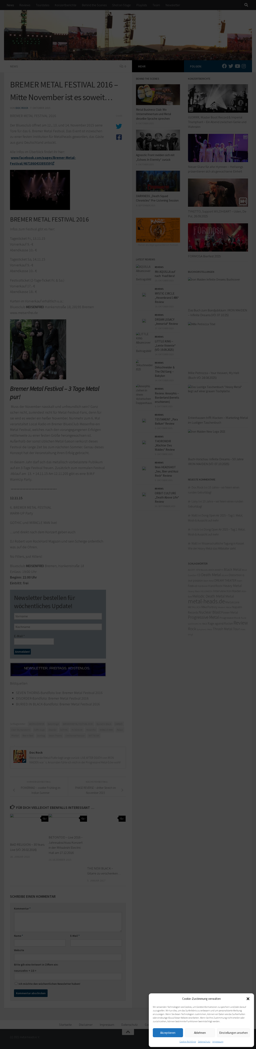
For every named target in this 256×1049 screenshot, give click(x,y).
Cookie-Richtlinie (188, 1041)
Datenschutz (204, 1041)
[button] (248, 999)
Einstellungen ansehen (233, 1033)
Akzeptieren (167, 1033)
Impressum (217, 1041)
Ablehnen (200, 1033)
